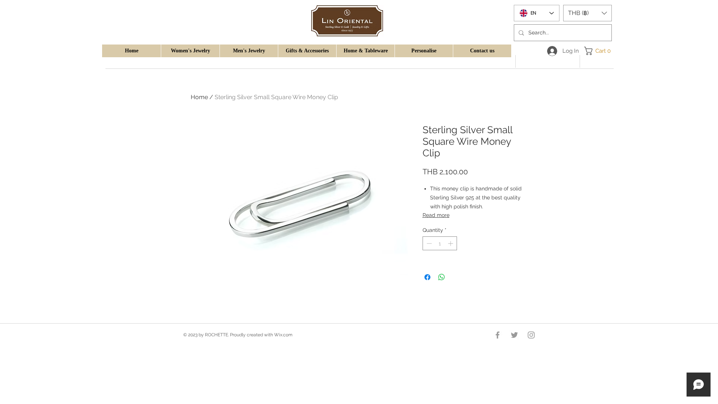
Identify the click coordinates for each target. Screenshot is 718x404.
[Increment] (451, 243)
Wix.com (283, 334)
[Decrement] (428, 243)
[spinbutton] (440, 243)
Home (199, 97)
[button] (190, 51)
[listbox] (587, 13)
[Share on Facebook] (427, 277)
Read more (436, 215)
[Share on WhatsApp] (441, 277)
